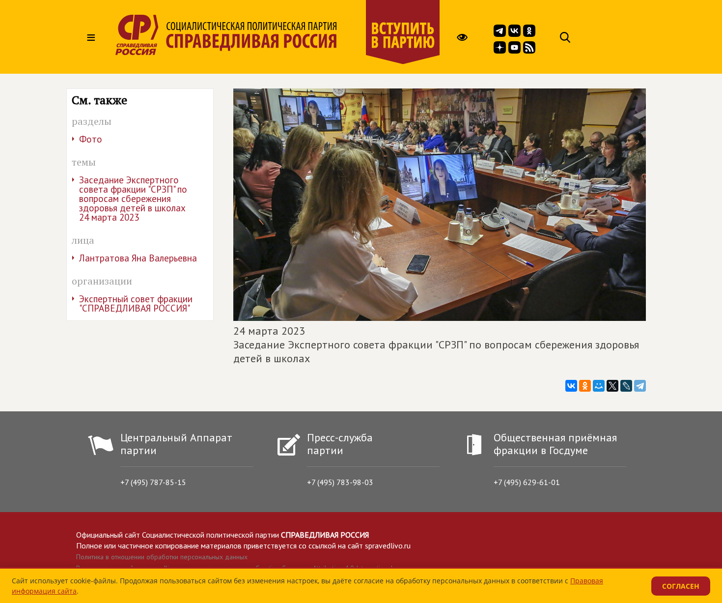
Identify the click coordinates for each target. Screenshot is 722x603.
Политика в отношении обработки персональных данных (162, 556)
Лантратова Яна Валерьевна (138, 258)
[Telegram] (640, 386)
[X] (612, 386)
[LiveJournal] (626, 386)
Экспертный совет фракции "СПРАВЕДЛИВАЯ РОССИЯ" (136, 303)
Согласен (680, 586)
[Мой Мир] (599, 386)
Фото (90, 139)
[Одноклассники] (585, 386)
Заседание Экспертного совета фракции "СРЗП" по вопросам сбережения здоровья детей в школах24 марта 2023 (133, 198)
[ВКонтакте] (571, 386)
